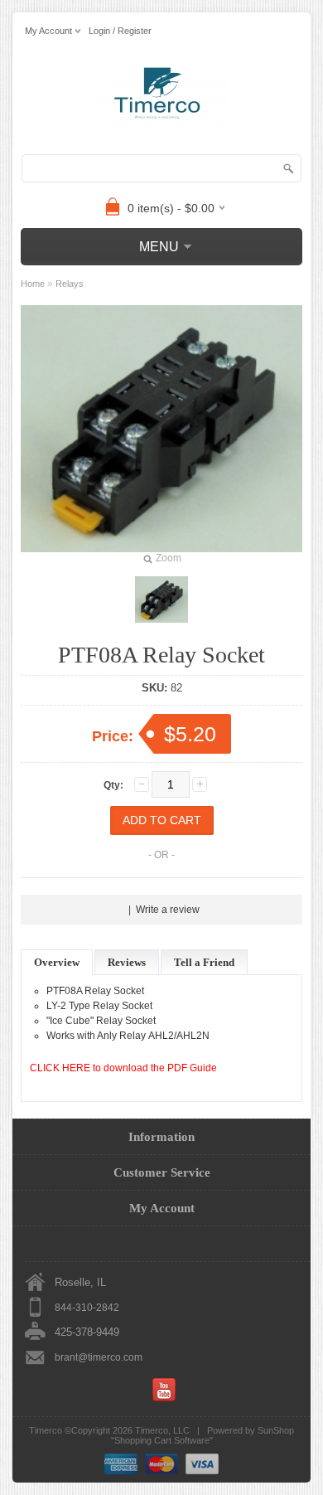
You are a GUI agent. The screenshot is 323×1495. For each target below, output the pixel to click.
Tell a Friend (204, 962)
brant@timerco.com (98, 1357)
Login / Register (120, 31)
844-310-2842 (87, 1307)
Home (33, 284)
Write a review (168, 909)
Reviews (127, 962)
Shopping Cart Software (162, 1440)
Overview (57, 962)
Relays (69, 284)
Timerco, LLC (162, 1430)
